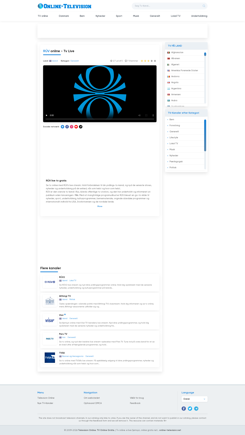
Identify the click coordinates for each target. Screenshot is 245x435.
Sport (119, 16)
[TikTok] (80, 126)
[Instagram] (71, 126)
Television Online (45, 398)
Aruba (174, 100)
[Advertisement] (122, 30)
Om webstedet (92, 398)
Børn (82, 16)
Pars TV (63, 334)
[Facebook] (67, 126)
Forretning (175, 125)
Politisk (173, 167)
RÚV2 (62, 277)
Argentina (176, 89)
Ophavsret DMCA (93, 403)
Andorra (175, 76)
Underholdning (199, 16)
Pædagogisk (176, 162)
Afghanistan (177, 52)
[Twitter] (190, 408)
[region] (186, 78)
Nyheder (100, 16)
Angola (174, 82)
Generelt (155, 16)
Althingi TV (65, 296)
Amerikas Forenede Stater (184, 70)
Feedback (135, 403)
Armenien (176, 94)
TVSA (62, 353)
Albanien (175, 58)
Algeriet (175, 65)
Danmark (64, 16)
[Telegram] (196, 408)
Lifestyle (174, 138)
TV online (43, 16)
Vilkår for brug (137, 398)
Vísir (61, 315)
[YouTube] (76, 126)
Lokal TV (175, 16)
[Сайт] (62, 126)
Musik (136, 16)
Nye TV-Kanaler (45, 403)
